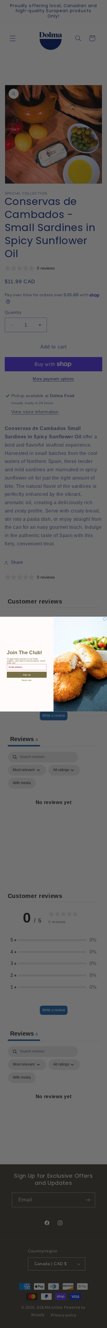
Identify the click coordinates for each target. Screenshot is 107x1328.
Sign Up (26, 674)
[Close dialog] (104, 618)
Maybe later (27, 680)
